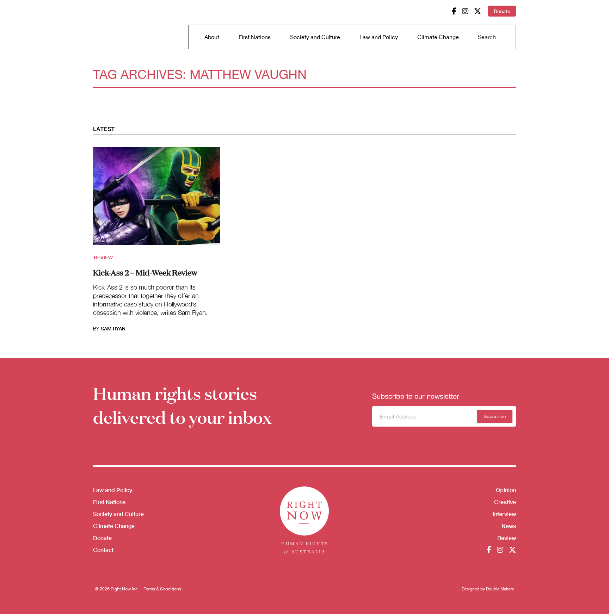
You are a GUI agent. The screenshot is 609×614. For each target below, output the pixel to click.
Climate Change (438, 37)
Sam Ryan (113, 328)
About (211, 37)
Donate (502, 11)
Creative (505, 501)
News (509, 525)
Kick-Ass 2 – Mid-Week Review (145, 272)
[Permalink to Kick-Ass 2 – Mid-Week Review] (156, 200)
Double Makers (500, 589)
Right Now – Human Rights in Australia (120, 25)
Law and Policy (378, 37)
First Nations (255, 37)
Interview (504, 513)
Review (103, 257)
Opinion (506, 489)
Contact (103, 549)
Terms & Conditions (162, 589)
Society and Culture (315, 37)
